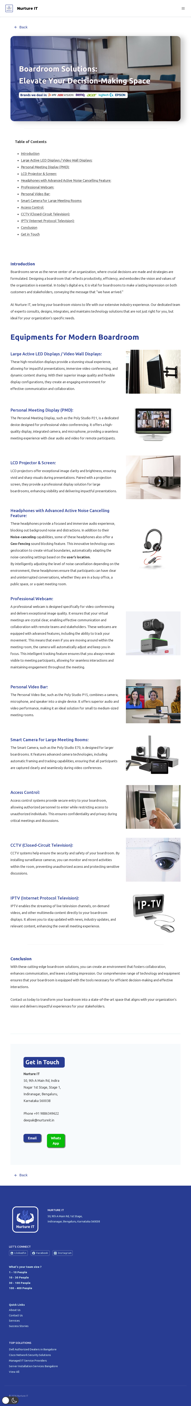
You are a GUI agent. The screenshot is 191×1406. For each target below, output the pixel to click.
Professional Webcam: (37, 187)
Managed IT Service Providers (28, 1360)
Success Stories (19, 1326)
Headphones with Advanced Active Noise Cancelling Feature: (66, 180)
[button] (10, 1400)
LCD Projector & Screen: (39, 174)
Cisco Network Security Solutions (30, 1355)
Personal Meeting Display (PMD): (45, 167)
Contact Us (16, 1315)
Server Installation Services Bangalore (33, 1366)
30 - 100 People (19, 1282)
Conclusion (29, 227)
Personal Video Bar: (35, 194)
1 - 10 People (18, 1272)
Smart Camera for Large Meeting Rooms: (51, 200)
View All (14, 1371)
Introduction (30, 153)
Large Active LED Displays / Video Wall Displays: (56, 160)
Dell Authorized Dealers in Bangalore (33, 1349)
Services (14, 1320)
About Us (15, 1310)
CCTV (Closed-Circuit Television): (45, 214)
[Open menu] (183, 8)
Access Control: (32, 207)
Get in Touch (30, 234)
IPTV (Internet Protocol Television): (47, 221)
